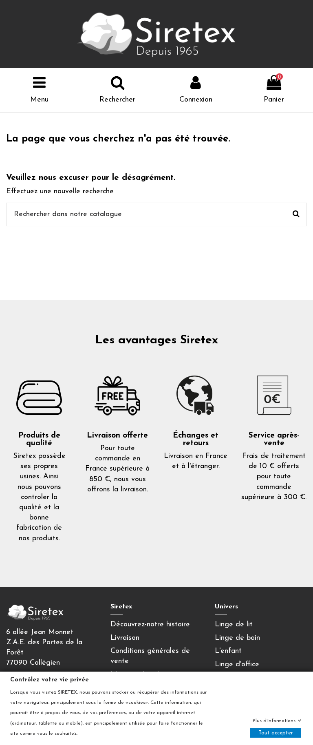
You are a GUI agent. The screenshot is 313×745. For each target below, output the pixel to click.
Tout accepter (275, 733)
